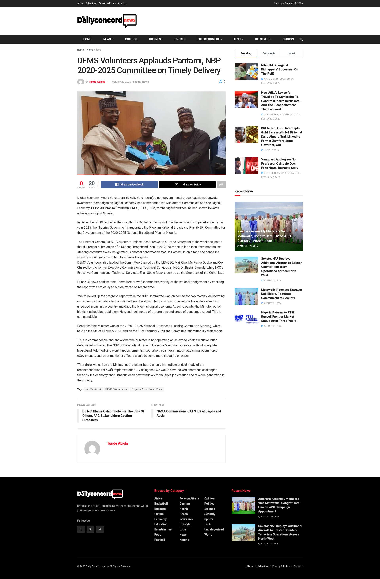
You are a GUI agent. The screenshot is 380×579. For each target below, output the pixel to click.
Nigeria (184, 539)
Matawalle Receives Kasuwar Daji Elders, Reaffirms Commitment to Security (281, 294)
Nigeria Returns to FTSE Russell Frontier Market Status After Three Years (278, 317)
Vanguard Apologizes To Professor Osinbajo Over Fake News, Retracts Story (279, 164)
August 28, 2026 (248, 246)
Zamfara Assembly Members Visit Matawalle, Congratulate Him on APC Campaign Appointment (264, 236)
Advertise (91, 3)
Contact (122, 3)
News (107, 39)
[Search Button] (301, 39)
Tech (237, 39)
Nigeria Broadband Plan (147, 389)
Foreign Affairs (189, 498)
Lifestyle (261, 39)
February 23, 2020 (121, 81)
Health (184, 508)
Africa (158, 498)
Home (87, 39)
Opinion (288, 39)
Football (159, 539)
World (208, 534)
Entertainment (208, 39)
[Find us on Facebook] (81, 529)
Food (157, 534)
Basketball (161, 503)
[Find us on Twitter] (90, 529)
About (80, 3)
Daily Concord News (97, 566)
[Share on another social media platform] (221, 184)
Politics (131, 39)
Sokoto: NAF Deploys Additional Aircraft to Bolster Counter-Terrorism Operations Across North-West (281, 267)
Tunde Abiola (96, 81)
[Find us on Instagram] (100, 529)
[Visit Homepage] (107, 20)
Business (155, 39)
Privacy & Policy (107, 3)
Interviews (186, 519)
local (99, 49)
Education (160, 524)
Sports (180, 39)
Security (209, 514)
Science (209, 508)
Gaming (185, 503)
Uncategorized (214, 529)
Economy (160, 519)
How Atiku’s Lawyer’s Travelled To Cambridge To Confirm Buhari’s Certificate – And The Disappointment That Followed (281, 101)
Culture (159, 514)
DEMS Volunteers (116, 389)
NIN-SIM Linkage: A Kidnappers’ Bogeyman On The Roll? (279, 69)
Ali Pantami (93, 389)
